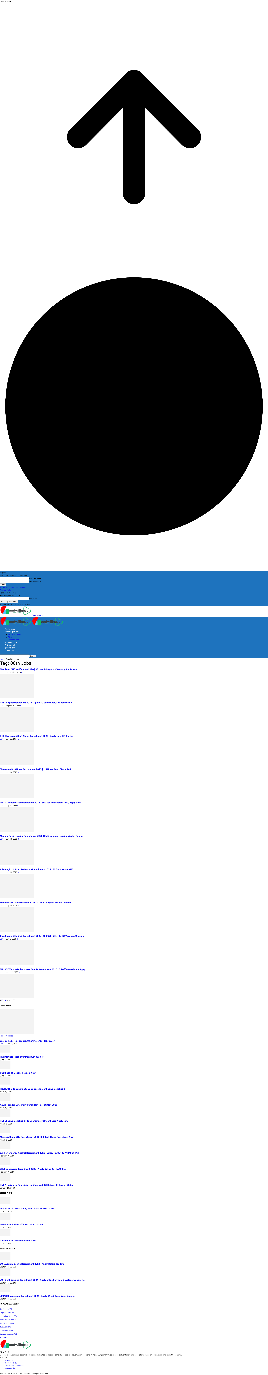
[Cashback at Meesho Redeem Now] (5, 1068)
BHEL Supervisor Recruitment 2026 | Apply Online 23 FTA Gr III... (33, 1169)
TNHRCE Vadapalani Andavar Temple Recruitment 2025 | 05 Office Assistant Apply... (43, 969)
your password (35, 582)
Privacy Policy (6, 590)
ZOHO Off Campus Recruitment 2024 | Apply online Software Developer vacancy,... (42, 1280)
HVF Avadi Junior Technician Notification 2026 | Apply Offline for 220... (36, 1185)
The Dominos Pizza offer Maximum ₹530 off (22, 1057)
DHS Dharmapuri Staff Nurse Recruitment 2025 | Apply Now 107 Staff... (36, 736)
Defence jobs (13, 640)
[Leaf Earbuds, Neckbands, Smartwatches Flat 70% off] (17, 1033)
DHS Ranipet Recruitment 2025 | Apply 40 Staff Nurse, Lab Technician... (37, 702)
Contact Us (10, 1368)
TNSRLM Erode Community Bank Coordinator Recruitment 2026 (32, 1089)
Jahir (2, 672)
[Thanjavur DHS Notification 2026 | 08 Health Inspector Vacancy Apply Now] (17, 698)
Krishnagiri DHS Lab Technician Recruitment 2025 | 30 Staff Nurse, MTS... (37, 869)
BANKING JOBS (12, 642)
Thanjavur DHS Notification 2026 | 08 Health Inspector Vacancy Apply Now (38, 669)
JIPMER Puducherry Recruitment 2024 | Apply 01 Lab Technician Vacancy (37, 1296)
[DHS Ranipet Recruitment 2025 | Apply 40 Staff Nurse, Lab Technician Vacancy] (17, 731)
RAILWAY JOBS (14, 634)
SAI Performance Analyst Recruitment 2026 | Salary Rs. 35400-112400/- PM (39, 1153)
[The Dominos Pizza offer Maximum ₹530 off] (5, 1052)
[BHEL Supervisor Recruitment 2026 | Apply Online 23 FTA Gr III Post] (5, 1164)
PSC (10, 637)
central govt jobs (12, 632)
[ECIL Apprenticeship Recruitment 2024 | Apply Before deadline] (5, 1259)
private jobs (10, 648)
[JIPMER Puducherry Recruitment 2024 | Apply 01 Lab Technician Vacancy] (5, 1291)
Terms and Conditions (14, 1366)
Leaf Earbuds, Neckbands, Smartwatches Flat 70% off (27, 1041)
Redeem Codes (6, 1036)
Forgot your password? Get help (13, 587)
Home (2, 659)
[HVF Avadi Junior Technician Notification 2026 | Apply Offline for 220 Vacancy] (5, 1180)
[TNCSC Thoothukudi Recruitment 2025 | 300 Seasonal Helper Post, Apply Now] (17, 831)
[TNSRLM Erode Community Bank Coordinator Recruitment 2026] (5, 1084)
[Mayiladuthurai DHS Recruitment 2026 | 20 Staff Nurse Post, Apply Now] (5, 1132)
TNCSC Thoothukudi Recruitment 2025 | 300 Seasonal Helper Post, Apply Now (40, 802)
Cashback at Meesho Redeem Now (18, 1073)
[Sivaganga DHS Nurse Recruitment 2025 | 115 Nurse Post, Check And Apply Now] (17, 798)
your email (33, 598)
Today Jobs (10, 629)
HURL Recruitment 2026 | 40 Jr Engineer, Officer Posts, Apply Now (34, 1121)
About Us (9, 1360)
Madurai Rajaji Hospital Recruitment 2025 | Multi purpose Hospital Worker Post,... (41, 836)
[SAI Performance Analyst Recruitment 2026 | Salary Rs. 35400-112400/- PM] (5, 1148)
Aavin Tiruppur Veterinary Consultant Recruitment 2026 (28, 1105)
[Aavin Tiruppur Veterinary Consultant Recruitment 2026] (5, 1100)
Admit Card (10, 650)
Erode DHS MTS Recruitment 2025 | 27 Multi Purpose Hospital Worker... (36, 902)
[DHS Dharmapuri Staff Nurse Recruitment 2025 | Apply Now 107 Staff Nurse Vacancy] (17, 764)
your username (35, 578)
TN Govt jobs (10, 645)
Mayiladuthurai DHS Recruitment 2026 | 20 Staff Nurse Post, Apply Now (37, 1137)
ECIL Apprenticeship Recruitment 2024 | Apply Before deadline (32, 1264)
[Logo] (16, 626)
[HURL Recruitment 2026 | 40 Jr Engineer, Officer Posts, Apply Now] (5, 1116)
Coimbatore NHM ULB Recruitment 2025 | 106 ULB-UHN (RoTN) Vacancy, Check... (42, 936)
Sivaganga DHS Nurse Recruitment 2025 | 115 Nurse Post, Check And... (36, 769)
